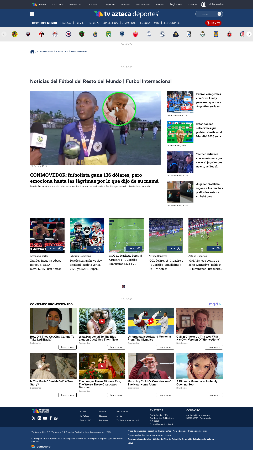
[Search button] (219, 14)
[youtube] (45, 419)
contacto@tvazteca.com (198, 415)
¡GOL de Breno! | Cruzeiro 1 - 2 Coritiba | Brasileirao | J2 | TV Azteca (166, 265)
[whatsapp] (56, 419)
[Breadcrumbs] (33, 51)
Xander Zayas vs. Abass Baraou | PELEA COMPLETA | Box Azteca (45, 265)
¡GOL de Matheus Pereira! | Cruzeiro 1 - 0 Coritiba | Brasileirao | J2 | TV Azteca (126, 260)
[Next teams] (249, 34)
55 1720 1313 (192, 418)
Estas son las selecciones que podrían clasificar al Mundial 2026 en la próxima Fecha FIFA (209, 130)
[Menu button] (44, 14)
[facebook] (51, 419)
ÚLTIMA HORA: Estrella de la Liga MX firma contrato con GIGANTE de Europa (132, 281)
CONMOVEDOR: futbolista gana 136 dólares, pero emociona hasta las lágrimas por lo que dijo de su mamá (94, 178)
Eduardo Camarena (80, 256)
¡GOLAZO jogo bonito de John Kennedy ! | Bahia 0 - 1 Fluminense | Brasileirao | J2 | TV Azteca (205, 265)
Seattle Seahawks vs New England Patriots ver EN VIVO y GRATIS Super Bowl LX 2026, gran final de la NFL (86, 265)
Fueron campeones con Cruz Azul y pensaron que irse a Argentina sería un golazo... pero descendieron (209, 100)
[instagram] (39, 419)
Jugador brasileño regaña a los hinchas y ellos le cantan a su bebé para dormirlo (209, 190)
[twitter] (33, 419)
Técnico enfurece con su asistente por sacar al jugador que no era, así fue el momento (209, 160)
